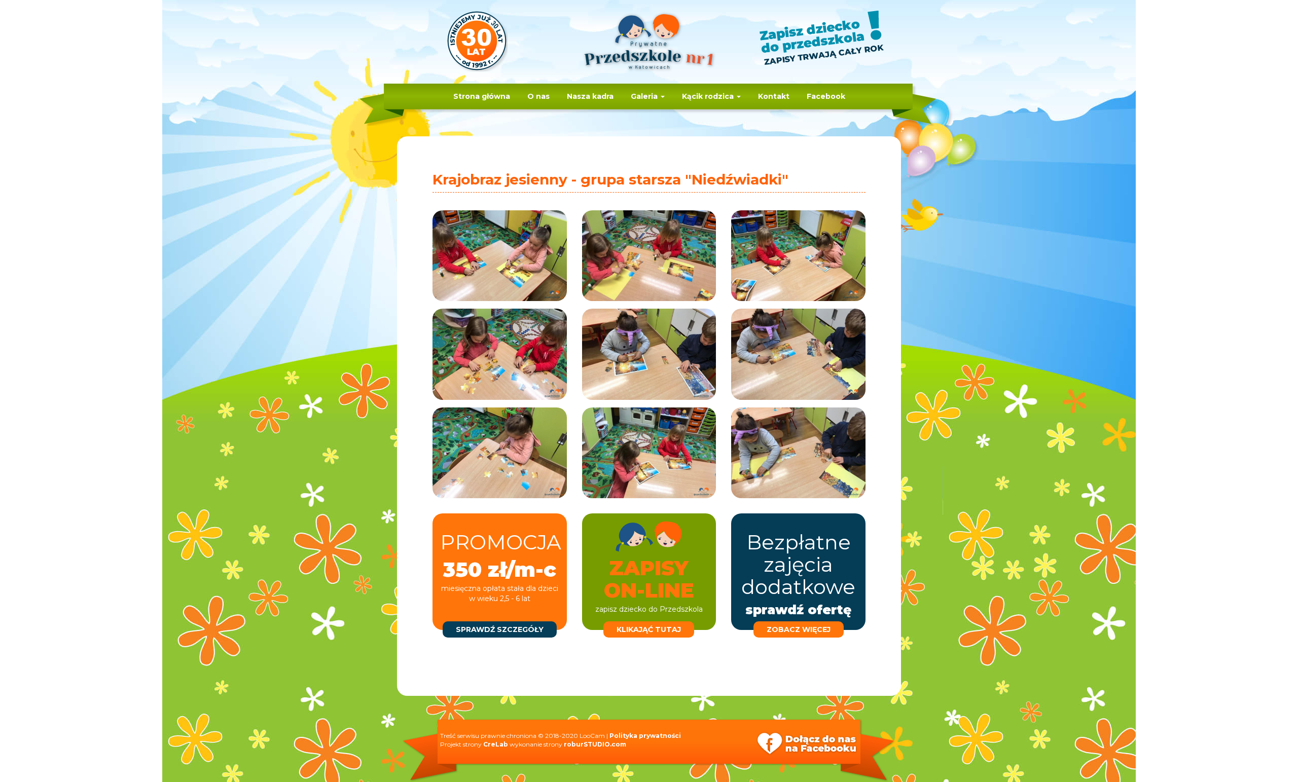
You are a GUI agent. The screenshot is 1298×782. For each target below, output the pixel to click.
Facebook (826, 96)
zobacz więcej (799, 629)
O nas (538, 96)
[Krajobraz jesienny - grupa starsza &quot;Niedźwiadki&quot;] (499, 255)
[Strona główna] (649, 46)
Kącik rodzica (709, 96)
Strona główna (481, 96)
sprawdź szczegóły (500, 629)
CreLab (495, 744)
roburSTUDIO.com (595, 744)
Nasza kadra (590, 96)
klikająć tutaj (649, 629)
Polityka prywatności (645, 735)
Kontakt (773, 96)
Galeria (645, 96)
